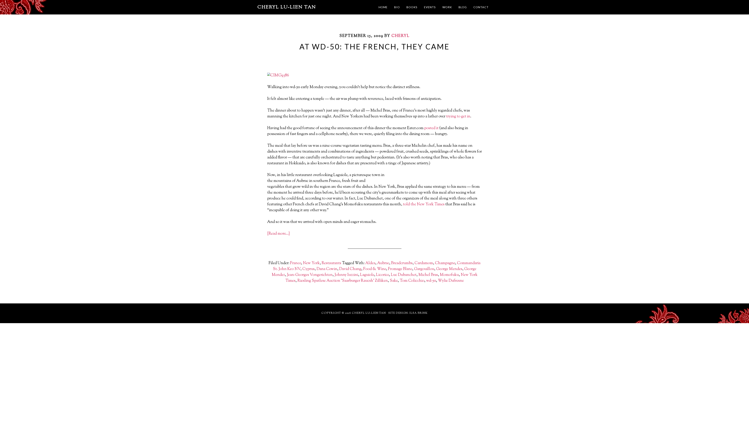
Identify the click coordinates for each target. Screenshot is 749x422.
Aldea (370, 263)
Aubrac (383, 263)
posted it (431, 128)
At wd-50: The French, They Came (374, 46)
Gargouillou (424, 269)
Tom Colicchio (412, 281)
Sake (394, 281)
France (295, 263)
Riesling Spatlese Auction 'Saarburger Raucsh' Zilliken (342, 281)
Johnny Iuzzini (346, 275)
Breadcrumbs (402, 263)
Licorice (382, 275)
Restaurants (331, 263)
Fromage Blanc (400, 269)
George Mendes (449, 269)
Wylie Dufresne (451, 281)
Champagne (445, 263)
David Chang (350, 269)
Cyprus (308, 269)
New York (311, 263)
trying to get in (458, 116)
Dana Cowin (327, 269)
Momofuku (449, 275)
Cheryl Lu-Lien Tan (286, 7)
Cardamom (423, 263)
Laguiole (367, 275)
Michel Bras (428, 275)
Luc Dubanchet (403, 275)
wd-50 (431, 281)
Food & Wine (374, 269)
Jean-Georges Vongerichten (310, 275)
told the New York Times (424, 204)
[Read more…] (278, 234)
